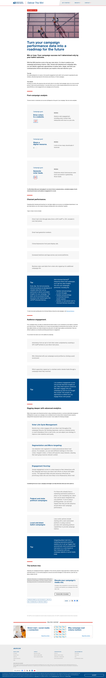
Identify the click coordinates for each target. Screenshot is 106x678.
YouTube (34, 670)
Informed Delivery (70, 311)
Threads (29, 670)
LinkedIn (32, 670)
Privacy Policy (77, 653)
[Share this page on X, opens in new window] (72, 600)
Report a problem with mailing (38, 656)
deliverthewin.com (55, 676)
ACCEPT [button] (94, 675)
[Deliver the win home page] (36, 2)
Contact (87, 2)
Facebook (22, 670)
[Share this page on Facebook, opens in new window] (74, 600)
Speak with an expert (37, 653)
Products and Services (16, 658)
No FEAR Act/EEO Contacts (79, 658)
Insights (77, 2)
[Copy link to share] (69, 600)
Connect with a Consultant (62, 594)
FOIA (75, 656)
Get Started (65, 2)
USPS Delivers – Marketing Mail (59, 656)
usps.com (36, 676)
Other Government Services (58, 658)
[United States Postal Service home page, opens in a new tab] (18, 3)
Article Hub (15, 656)
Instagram (24, 670)
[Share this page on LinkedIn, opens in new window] (77, 600)
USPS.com (56, 653)
